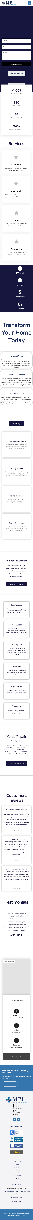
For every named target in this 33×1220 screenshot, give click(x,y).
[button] (16, 423)
